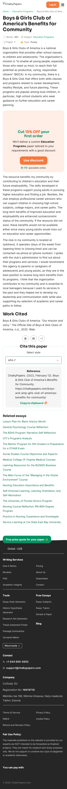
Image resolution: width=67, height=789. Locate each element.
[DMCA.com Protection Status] (6, 760)
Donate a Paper (44, 614)
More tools (11, 645)
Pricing (39, 566)
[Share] (41, 338)
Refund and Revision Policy (16, 725)
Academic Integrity (12, 584)
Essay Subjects (43, 601)
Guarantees (42, 578)
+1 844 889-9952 (17, 661)
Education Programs (43, 37)
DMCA (6, 718)
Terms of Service (11, 712)
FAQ (5, 578)
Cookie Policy (43, 718)
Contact (40, 584)
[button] (33, 360)
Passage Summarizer (13, 631)
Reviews (7, 572)
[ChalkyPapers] (15, 5)
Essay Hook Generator (14, 601)
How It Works (9, 566)
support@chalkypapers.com (23, 667)
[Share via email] (33, 338)
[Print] (25, 338)
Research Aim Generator (15, 618)
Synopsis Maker (11, 637)
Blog (38, 623)
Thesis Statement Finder (15, 625)
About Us (40, 572)
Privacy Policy (43, 712)
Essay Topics (42, 608)
